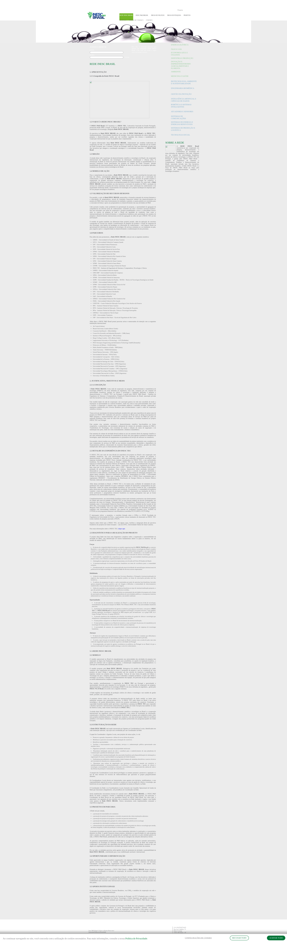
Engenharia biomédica (182, 88)
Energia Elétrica (179, 45)
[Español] (199, 4)
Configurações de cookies (198, 938)
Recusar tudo (239, 938)
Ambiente (176, 72)
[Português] (191, 4)
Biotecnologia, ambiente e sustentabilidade (184, 82)
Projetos (187, 15)
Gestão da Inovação (181, 94)
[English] (195, 4)
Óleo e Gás (176, 49)
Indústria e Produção (182, 58)
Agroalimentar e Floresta (180, 67)
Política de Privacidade (136, 938)
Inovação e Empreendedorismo (181, 63)
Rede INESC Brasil (126, 15)
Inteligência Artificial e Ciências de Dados (183, 100)
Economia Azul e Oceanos (179, 54)
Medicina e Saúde (179, 76)
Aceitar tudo (276, 938)
